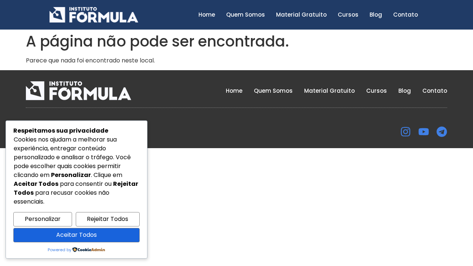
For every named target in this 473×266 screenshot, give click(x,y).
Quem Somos (245, 14)
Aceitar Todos (76, 235)
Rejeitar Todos (107, 219)
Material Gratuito (301, 14)
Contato (405, 14)
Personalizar (43, 219)
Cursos (348, 14)
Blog (376, 14)
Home (206, 14)
